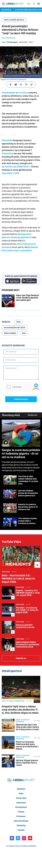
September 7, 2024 (10, 173)
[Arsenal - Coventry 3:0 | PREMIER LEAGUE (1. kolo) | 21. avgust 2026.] (8, 592)
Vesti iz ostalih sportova (14, 20)
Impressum (21, 803)
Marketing (21, 825)
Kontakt (21, 830)
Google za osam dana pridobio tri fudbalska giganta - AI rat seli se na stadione (21, 453)
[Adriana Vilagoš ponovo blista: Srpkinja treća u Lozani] (8, 761)
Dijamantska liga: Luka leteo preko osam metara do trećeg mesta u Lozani (27, 727)
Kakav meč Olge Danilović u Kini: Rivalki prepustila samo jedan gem (27, 297)
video (21, 793)
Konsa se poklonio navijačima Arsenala (25, 626)
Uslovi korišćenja (21, 821)
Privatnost (21, 816)
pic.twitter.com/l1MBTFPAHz (15, 166)
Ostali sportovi (12, 671)
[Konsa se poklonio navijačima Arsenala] (8, 627)
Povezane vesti (10, 290)
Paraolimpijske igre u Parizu (14, 92)
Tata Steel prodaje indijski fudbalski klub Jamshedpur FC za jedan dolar (28, 480)
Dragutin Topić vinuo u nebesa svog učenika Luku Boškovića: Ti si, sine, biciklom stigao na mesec (20, 709)
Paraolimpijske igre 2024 (14, 327)
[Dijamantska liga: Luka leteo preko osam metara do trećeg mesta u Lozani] (8, 725)
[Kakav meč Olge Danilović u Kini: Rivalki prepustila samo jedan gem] (8, 300)
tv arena (11, 846)
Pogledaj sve (32, 415)
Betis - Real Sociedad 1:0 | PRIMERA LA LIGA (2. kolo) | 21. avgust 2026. (18, 578)
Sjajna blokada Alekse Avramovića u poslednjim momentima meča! (27, 644)
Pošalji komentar (21, 399)
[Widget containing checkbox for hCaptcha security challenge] (22, 386)
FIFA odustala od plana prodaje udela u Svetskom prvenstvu (27, 521)
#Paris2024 (7, 140)
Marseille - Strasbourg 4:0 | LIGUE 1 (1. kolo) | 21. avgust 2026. (27, 610)
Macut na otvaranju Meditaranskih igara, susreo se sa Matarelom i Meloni (27, 745)
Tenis (18, 322)
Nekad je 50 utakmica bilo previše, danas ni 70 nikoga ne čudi (28, 507)
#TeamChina (7, 153)
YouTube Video (11, 542)
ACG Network (21, 807)
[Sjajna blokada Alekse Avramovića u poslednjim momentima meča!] (8, 644)
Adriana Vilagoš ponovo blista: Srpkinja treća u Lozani (27, 762)
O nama (21, 812)
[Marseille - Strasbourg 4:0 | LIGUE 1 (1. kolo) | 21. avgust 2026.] (8, 610)
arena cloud (21, 798)
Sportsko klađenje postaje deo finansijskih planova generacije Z (28, 493)
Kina (24, 333)
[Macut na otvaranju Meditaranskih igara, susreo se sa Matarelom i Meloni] (8, 742)
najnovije (21, 789)
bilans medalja (10, 333)
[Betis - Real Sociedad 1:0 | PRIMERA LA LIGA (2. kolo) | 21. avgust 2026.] (21, 557)
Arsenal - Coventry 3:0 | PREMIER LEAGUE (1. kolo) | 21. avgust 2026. (28, 592)
